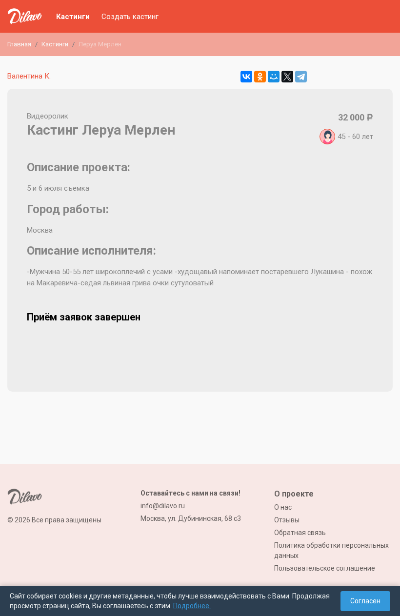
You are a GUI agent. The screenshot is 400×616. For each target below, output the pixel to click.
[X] (287, 76)
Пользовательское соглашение (324, 568)
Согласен (365, 601)
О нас (283, 507)
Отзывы (287, 520)
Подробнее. (192, 606)
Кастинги (73, 16)
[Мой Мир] (274, 76)
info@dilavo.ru (162, 506)
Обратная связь (300, 533)
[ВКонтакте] (246, 76)
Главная (19, 44)
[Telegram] (301, 76)
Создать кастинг (130, 16)
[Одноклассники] (260, 76)
